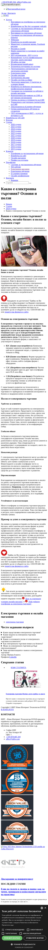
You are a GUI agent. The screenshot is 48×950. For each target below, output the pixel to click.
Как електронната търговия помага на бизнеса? (23, 644)
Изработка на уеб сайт (15, 118)
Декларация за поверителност (17, 879)
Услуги (9, 20)
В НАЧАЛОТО (7, 710)
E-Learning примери (19, 173)
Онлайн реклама (18, 75)
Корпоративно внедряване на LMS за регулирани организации (26, 96)
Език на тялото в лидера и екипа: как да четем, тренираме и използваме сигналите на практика (23, 892)
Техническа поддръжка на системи (25, 66)
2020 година (16, 138)
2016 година (16, 147)
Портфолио (11, 162)
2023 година (16, 131)
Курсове (9, 120)
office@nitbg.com (23, 2)
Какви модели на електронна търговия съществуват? (18, 636)
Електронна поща (18, 73)
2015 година (16, 149)
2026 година (16, 124)
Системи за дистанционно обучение (26, 165)
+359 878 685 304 (8, 2)
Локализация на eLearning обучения (26, 107)
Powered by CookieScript (24, 947)
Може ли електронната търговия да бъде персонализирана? (19, 647)
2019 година (16, 140)
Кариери (14, 180)
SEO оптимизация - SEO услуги (24, 55)
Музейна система (18, 62)
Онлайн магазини (18, 158)
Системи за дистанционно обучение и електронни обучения (27, 30)
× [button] (45, 908)
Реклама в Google (18, 49)
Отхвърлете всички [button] (35, 938)
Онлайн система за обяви (21, 80)
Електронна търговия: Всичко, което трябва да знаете (25, 694)
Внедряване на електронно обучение (26, 33)
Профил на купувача (19, 160)
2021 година (16, 136)
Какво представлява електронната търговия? (22, 632)
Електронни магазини (20, 169)
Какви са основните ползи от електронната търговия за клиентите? (20, 640)
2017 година (16, 144)
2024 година (16, 129)
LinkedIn (12, 657)
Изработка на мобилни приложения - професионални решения (26, 87)
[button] (24, 944)
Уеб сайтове (16, 167)
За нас (4, 13)
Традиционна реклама (20, 78)
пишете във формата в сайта (16, 312)
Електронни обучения (20, 171)
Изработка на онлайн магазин (23, 42)
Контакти (11, 13)
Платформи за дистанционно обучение (27, 153)
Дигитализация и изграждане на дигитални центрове (24, 70)
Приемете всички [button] (12, 938)
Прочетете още (8, 925)
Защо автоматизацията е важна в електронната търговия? (21, 651)
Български (16, 4)
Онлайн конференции (20, 176)
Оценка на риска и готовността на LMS (27, 100)
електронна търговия (15, 622)
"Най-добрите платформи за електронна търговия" (20, 603)
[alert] (24, 927)
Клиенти (9, 151)
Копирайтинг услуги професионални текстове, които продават (26, 59)
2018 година (16, 142)
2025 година (16, 127)
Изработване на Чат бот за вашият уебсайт (29, 26)
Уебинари (15, 40)
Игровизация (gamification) (22, 64)
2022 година (16, 133)
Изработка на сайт (18, 156)
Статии (9, 122)
